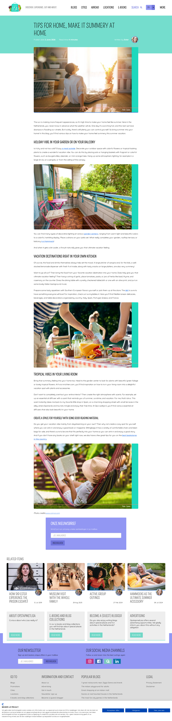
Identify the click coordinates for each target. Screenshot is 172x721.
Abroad (95, 7)
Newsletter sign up (49, 694)
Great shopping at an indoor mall (95, 690)
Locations (108, 7)
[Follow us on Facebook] (99, 661)
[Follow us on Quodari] (108, 661)
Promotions (15, 686)
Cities (84, 7)
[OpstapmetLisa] (15, 7)
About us (45, 683)
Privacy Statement (154, 683)
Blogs (74, 7)
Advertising (46, 686)
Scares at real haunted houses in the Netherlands (102, 694)
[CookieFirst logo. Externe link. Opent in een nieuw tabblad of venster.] (3, 704)
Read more (15, 635)
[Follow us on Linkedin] (117, 661)
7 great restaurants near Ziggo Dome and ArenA (101, 683)
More (162, 7)
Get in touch (46, 690)
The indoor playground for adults (95, 686)
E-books (122, 7)
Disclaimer (150, 686)
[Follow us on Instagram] (90, 661)
